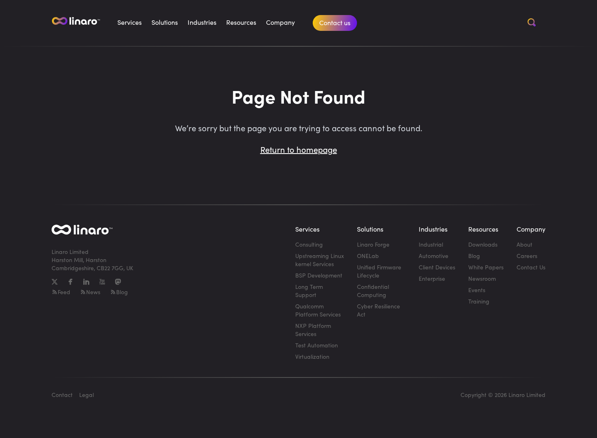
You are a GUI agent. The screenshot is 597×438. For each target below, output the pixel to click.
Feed (64, 292)
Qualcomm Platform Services (318, 310)
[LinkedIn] (86, 282)
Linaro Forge (373, 244)
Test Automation (316, 345)
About (524, 244)
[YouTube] (102, 282)
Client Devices (437, 267)
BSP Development (318, 275)
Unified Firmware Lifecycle (379, 271)
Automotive (433, 256)
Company (280, 22)
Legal (86, 395)
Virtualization (312, 356)
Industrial (431, 244)
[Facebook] (70, 282)
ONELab (368, 256)
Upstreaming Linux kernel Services (319, 260)
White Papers (486, 267)
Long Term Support (309, 291)
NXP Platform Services (313, 330)
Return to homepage (298, 149)
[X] (55, 282)
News (93, 292)
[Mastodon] (118, 282)
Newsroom (482, 278)
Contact (62, 395)
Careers (527, 256)
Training (478, 301)
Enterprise (432, 278)
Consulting (309, 244)
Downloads (483, 244)
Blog (122, 292)
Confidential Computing (373, 291)
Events (476, 290)
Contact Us (531, 267)
